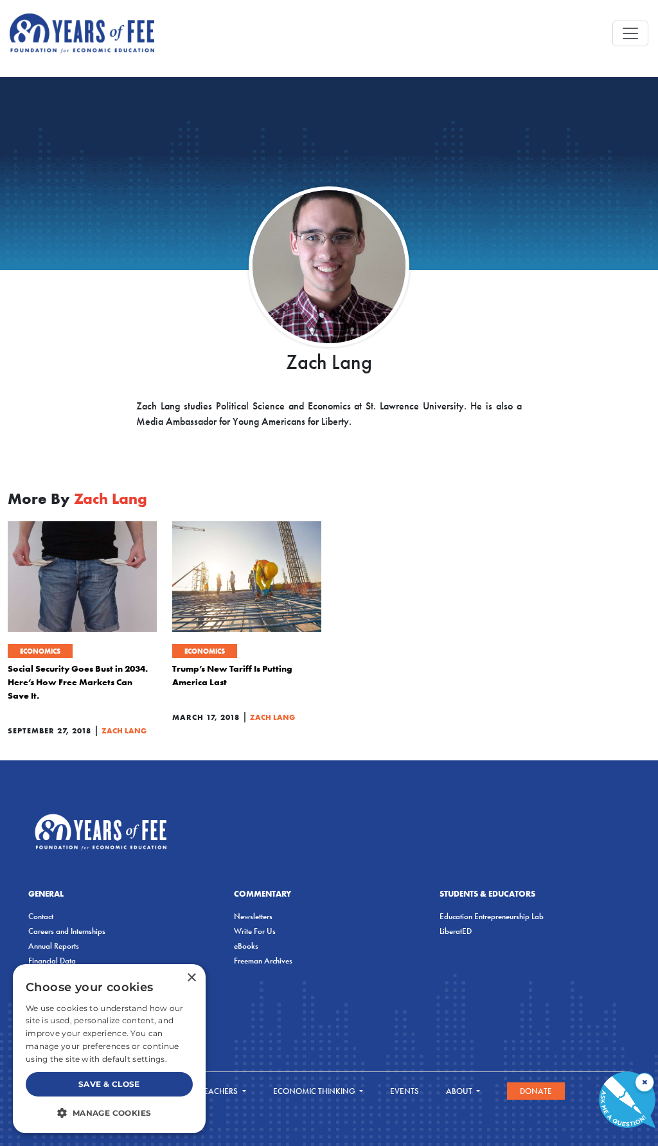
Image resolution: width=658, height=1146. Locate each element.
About (460, 1091)
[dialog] (109, 1048)
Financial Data (52, 960)
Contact (40, 916)
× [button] (191, 978)
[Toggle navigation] (630, 33)
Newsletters (253, 916)
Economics (40, 651)
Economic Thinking (315, 1091)
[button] (109, 1112)
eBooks (246, 946)
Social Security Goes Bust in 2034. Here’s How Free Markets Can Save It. (78, 682)
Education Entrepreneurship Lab (492, 916)
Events (404, 1091)
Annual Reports (53, 946)
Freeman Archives (263, 960)
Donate (536, 1091)
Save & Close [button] (109, 1084)
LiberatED (456, 931)
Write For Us (255, 931)
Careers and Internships (66, 931)
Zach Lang (124, 730)
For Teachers (211, 1091)
